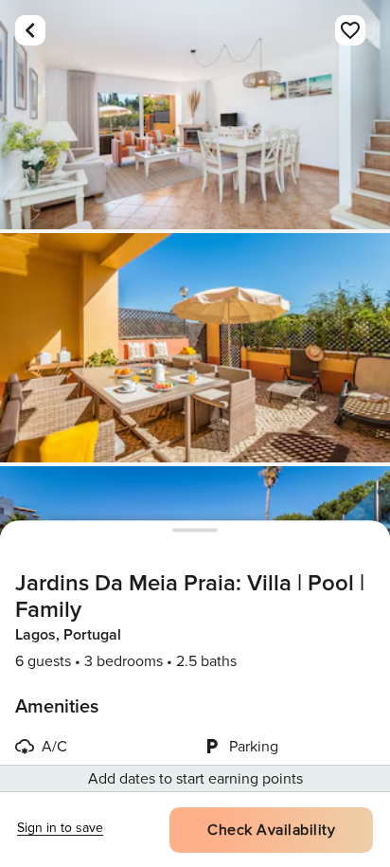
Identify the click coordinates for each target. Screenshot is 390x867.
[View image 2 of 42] (195, 347)
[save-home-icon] (350, 30)
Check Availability (271, 830)
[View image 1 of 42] (195, 114)
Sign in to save (60, 828)
